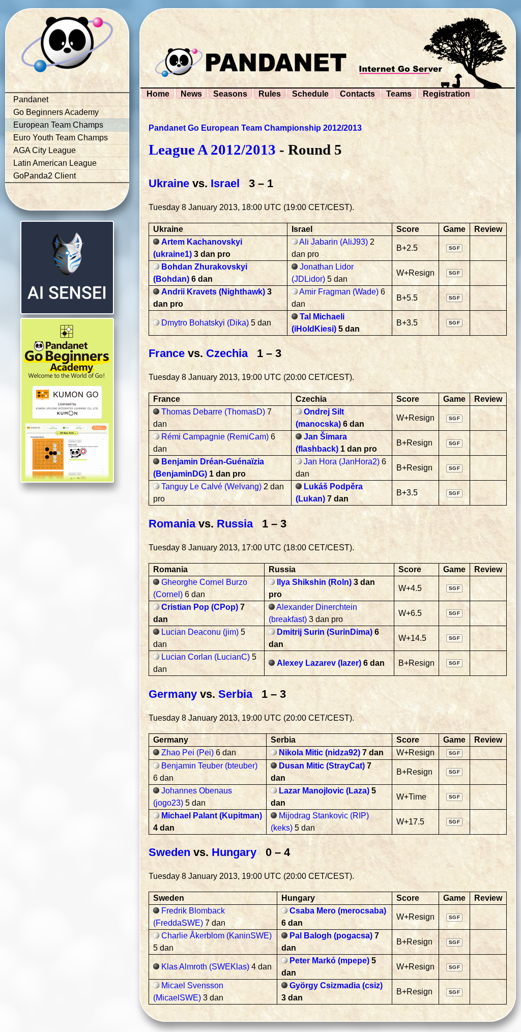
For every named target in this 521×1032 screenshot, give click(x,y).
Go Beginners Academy (56, 112)
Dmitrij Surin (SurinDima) (324, 632)
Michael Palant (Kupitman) (211, 815)
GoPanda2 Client (44, 175)
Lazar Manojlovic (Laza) (324, 790)
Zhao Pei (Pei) (187, 752)
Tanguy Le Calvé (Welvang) (211, 486)
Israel (225, 183)
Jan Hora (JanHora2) (342, 461)
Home (158, 94)
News (191, 94)
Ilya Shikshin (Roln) (314, 582)
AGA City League (44, 150)
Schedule (310, 94)
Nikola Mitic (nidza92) (319, 752)
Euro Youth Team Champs (60, 137)
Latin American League (55, 163)
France (167, 353)
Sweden (169, 852)
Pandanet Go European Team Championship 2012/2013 (255, 128)
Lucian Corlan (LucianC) (205, 657)
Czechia (227, 353)
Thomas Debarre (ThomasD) (213, 411)
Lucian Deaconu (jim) (200, 632)
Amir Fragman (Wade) (339, 291)
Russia (235, 523)
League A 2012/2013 (212, 149)
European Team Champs (58, 125)
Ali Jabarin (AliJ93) (333, 242)
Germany (173, 694)
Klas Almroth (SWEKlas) (205, 966)
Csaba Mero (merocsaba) (338, 910)
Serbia (235, 694)
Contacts (357, 94)
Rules (269, 94)
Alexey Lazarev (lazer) (319, 663)
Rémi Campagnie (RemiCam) (215, 436)
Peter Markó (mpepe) (329, 960)
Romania (172, 523)
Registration (446, 94)
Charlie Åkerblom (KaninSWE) (216, 935)
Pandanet (30, 99)
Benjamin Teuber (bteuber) (209, 765)
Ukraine (169, 183)
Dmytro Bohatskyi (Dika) (205, 322)
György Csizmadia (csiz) (336, 985)
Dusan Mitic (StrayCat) (322, 765)
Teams (399, 94)
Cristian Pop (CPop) (199, 607)
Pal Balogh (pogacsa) (331, 935)
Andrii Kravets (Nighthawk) (213, 291)
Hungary (234, 852)
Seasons (230, 94)
